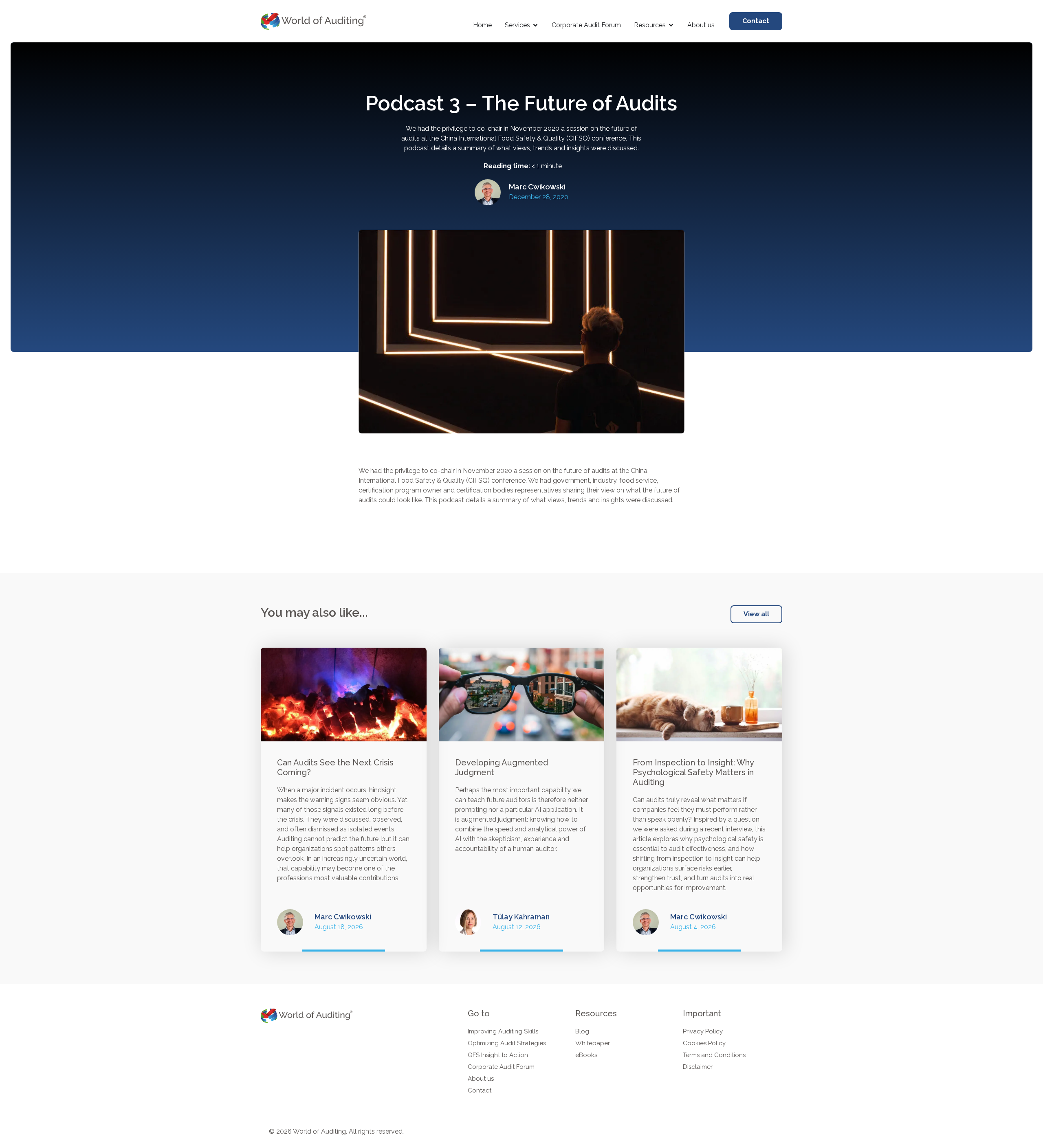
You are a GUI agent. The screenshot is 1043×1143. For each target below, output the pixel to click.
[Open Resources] (671, 25)
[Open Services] (535, 25)
